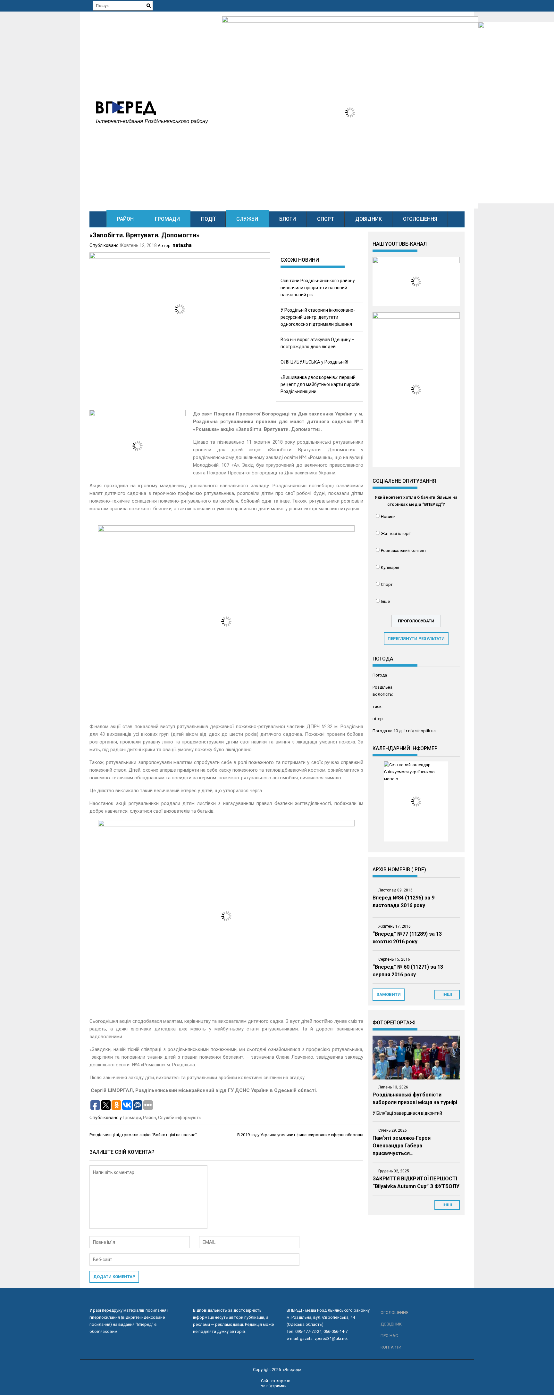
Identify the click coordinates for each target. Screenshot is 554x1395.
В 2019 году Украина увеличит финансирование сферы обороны (300, 1134)
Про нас (389, 1335)
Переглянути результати (416, 638)
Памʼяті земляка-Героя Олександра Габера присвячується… (402, 1145)
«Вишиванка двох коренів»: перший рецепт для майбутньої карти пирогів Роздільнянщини (320, 384)
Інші (447, 1204)
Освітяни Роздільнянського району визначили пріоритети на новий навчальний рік (318, 287)
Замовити (388, 994)
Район (125, 219)
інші (447, 994)
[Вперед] (97, 218)
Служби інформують (179, 1117)
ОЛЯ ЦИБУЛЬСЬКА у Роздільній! (314, 362)
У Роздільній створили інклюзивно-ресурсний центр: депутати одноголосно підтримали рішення (318, 317)
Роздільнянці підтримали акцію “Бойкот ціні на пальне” (143, 1134)
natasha (182, 245)
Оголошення (420, 219)
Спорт (325, 219)
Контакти (391, 1347)
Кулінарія (390, 567)
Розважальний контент (403, 550)
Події (208, 219)
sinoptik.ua (425, 730)
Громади (167, 219)
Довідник (368, 219)
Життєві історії (395, 533)
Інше (385, 601)
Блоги (287, 219)
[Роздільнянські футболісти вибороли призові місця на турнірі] (416, 1057)
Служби (247, 219)
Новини (388, 516)
